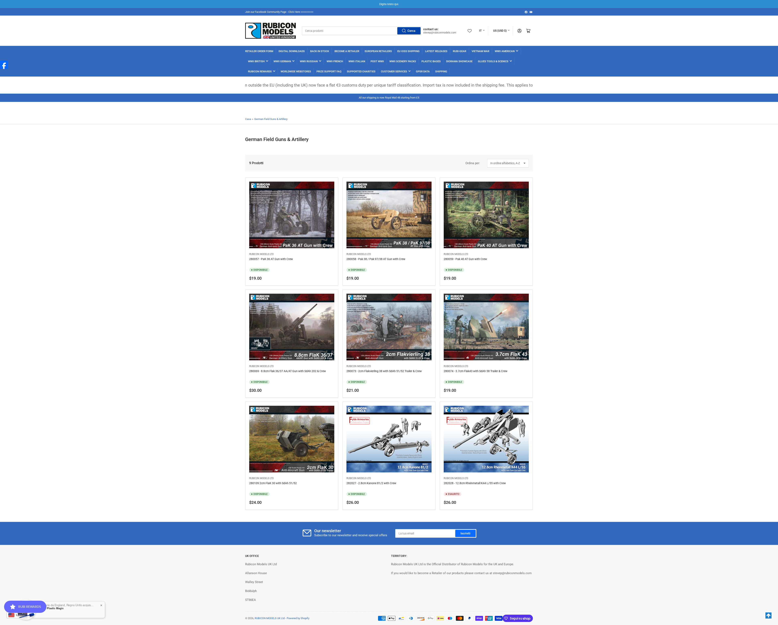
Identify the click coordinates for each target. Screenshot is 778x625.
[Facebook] (4, 65)
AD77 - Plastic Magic (51, 599)
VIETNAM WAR (480, 51)
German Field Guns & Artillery (270, 119)
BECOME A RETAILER (346, 51)
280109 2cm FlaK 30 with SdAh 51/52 (273, 483)
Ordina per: (472, 163)
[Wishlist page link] (470, 31)
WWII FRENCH (335, 61)
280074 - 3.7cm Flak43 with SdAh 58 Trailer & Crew (476, 371)
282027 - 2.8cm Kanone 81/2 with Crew (371, 483)
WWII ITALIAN (356, 61)
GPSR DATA (423, 71)
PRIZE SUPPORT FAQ (328, 71)
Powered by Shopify (298, 618)
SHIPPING (441, 71)
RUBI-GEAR (459, 51)
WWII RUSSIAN (309, 61)
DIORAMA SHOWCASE (459, 61)
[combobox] (361, 31)
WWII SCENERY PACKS (402, 61)
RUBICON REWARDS (260, 71)
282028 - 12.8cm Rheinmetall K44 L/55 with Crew (475, 483)
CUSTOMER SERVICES (394, 71)
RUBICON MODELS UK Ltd (270, 618)
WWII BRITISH (256, 61)
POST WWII (377, 61)
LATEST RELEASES (436, 51)
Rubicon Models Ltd (261, 254)
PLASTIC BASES (431, 61)
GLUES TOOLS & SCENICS (493, 61)
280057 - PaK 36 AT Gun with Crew (271, 259)
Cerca (411, 31)
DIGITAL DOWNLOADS (292, 51)
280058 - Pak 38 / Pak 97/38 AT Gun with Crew (375, 259)
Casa (248, 119)
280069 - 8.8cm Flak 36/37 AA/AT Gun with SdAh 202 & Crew (287, 371)
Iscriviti (465, 533)
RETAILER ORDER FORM (259, 51)
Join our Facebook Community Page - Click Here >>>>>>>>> (279, 11)
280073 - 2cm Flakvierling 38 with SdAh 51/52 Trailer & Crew (384, 371)
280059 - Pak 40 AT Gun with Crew (465, 259)
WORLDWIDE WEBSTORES (296, 71)
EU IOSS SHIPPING (408, 51)
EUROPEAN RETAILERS (378, 51)
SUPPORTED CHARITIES (361, 71)
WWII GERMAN (282, 61)
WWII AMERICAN (505, 51)
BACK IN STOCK (319, 51)
